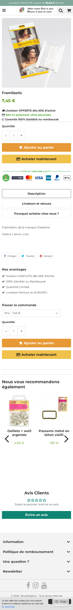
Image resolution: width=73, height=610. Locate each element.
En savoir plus (8, 606)
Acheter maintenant (38, 159)
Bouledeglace (29, 595)
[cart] (69, 10)
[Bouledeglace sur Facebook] (28, 586)
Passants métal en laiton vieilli (54, 433)
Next (66, 438)
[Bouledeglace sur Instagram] (36, 586)
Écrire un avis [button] (36, 515)
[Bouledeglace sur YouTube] (44, 586)
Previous (6, 438)
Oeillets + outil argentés (19, 433)
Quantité (8, 126)
